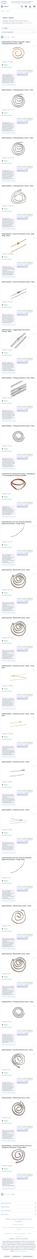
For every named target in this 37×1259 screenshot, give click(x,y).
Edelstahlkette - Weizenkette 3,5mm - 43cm (16, 906)
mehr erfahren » (28, 23)
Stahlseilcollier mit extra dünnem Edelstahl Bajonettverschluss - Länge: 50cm (17, 522)
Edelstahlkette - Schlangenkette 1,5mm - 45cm (17, 186)
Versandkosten (18, 1221)
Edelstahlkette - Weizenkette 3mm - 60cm (16, 570)
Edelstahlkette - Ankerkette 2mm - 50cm (15, 810)
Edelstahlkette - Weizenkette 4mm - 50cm (16, 618)
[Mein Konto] (30, 6)
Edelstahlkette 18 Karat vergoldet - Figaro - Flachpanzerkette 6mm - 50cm (16, 42)
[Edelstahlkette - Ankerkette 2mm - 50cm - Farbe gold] (18, 676)
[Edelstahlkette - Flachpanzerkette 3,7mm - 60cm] (18, 388)
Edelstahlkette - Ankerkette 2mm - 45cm (15, 762)
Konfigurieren (16, 1256)
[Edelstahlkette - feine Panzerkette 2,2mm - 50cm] (18, 292)
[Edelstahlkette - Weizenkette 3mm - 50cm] (18, 964)
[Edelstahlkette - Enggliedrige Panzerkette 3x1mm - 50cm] (18, 340)
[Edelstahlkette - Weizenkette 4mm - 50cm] (18, 628)
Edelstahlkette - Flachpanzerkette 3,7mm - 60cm (18, 378)
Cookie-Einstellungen (17, 1224)
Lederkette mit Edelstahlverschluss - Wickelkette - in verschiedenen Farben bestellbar (18, 474)
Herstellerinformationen (9, 84)
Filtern (5, 28)
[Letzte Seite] (8, 37)
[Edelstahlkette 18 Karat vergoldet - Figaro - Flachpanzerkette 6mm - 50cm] (18, 52)
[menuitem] (4, 6)
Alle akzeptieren (28, 1256)
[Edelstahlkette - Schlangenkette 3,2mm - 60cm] (18, 148)
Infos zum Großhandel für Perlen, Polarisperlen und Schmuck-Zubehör (18, 1228)
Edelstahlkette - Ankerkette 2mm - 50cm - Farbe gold (18, 666)
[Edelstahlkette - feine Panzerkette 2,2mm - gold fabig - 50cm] (18, 244)
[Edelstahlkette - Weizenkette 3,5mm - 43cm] (18, 916)
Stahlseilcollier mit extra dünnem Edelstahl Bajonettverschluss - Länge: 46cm (17, 858)
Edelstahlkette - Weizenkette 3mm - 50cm (16, 954)
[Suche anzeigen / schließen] (21, 6)
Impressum (18, 1236)
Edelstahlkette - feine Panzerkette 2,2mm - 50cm (18, 282)
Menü (6, 6)
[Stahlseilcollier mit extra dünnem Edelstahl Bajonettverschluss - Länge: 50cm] (18, 532)
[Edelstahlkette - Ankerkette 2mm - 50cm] (18, 820)
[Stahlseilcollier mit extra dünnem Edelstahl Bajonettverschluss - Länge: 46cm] (18, 868)
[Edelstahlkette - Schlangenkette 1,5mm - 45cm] (18, 196)
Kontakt (30, 1233)
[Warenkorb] (34, 6)
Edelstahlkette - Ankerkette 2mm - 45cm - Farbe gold (18, 714)
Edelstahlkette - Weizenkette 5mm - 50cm (16, 1098)
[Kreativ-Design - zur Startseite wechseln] (4, 2)
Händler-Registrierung (22, 74)
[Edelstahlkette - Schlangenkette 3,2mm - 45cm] (18, 100)
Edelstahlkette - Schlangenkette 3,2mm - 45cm (17, 90)
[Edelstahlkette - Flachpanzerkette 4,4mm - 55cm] (18, 436)
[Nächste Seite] (5, 37)
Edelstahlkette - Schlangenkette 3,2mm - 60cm (17, 138)
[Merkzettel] (26, 6)
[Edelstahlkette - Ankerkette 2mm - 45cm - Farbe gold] (18, 724)
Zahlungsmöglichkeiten (20, 1233)
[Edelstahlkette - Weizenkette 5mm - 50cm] (18, 1108)
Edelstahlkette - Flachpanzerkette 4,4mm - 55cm (18, 426)
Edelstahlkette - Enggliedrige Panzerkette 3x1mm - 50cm (16, 330)
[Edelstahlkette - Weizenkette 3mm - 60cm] (18, 580)
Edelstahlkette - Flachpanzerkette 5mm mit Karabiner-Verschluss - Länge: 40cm (17, 1146)
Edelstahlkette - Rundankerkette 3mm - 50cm (17, 1050)
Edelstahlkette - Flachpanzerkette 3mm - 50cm (18, 1002)
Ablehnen (7, 1256)
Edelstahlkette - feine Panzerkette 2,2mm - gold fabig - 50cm (18, 234)
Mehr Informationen (21, 1251)
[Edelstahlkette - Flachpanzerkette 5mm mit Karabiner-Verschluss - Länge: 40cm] (18, 1156)
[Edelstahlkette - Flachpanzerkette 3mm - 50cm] (18, 1012)
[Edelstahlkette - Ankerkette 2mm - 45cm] (18, 772)
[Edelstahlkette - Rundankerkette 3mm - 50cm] (18, 1060)
